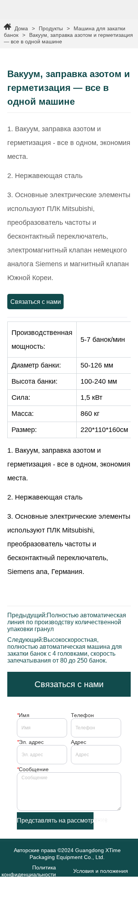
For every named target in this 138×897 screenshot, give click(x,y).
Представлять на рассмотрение (55, 820)
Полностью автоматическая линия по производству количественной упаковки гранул (66, 622)
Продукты (51, 28)
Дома (21, 28)
